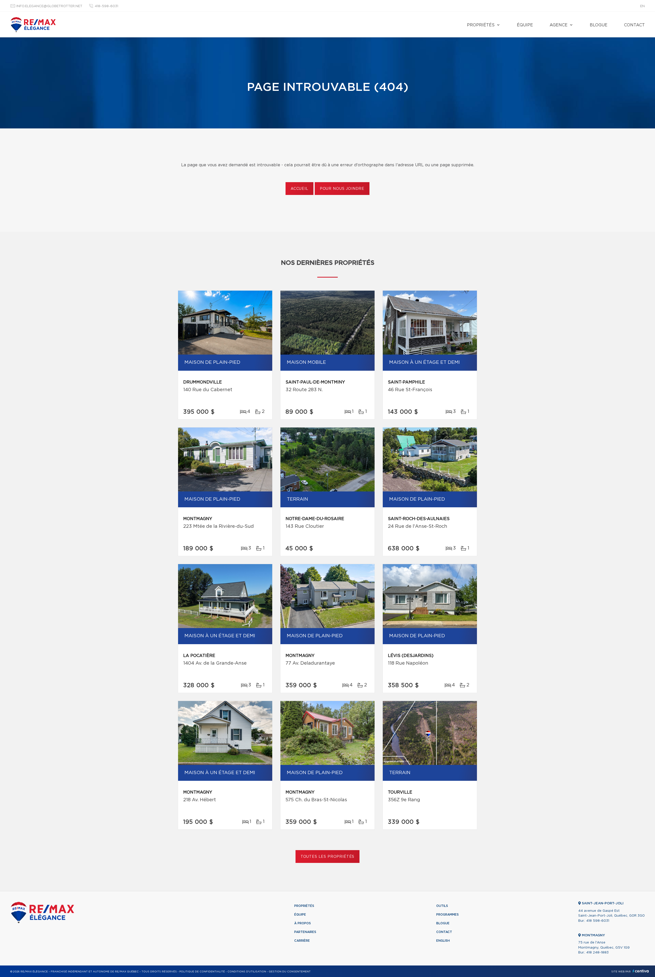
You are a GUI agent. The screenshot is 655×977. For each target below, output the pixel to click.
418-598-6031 (106, 6)
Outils (442, 905)
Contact (634, 25)
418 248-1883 (597, 952)
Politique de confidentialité (202, 971)
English (443, 940)
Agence (558, 25)
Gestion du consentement (290, 971)
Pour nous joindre (342, 189)
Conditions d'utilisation (246, 971)
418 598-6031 (597, 921)
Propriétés (481, 25)
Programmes (447, 914)
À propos (302, 923)
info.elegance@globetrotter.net (49, 6)
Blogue (598, 25)
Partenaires (305, 932)
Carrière (302, 940)
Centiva (640, 971)
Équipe (525, 25)
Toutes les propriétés (328, 857)
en (642, 6)
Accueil (299, 189)
